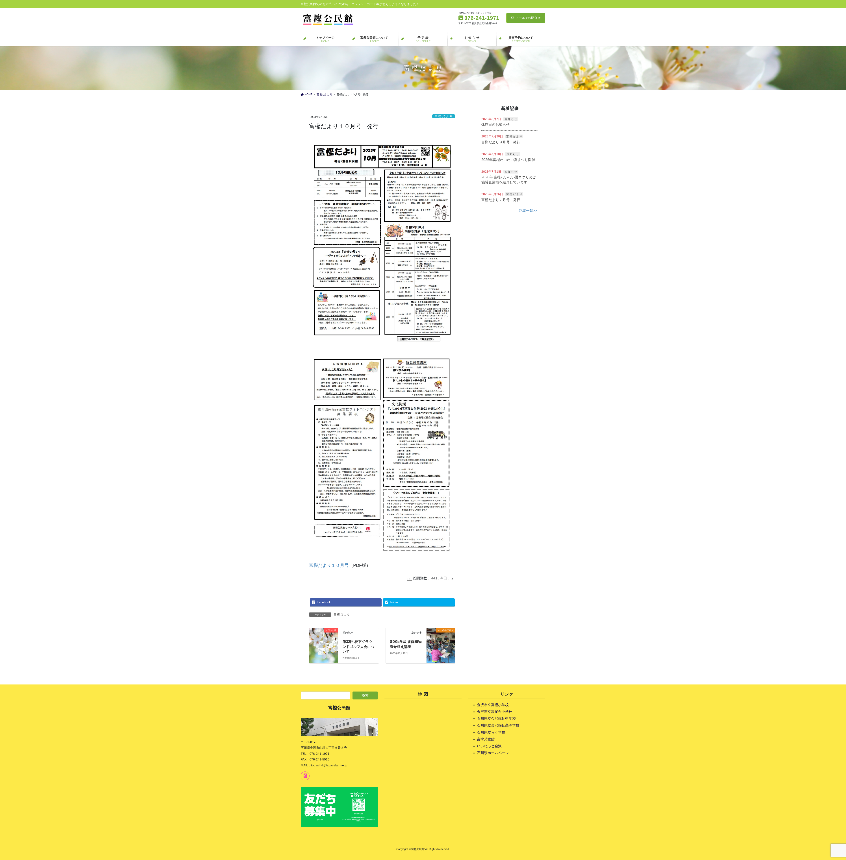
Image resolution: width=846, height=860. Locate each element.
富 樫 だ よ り (444, 116)
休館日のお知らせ (495, 124)
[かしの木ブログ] (441, 638)
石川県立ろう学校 (491, 732)
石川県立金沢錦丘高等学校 (498, 725)
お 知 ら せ (511, 119)
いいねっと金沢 (489, 746)
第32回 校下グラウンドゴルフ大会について (358, 646)
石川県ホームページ (493, 753)
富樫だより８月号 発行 (500, 142)
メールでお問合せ (528, 18)
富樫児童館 (486, 739)
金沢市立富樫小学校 (493, 705)
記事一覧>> (528, 211)
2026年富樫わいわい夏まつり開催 (508, 160)
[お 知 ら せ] (323, 637)
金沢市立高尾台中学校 (494, 712)
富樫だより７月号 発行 (500, 200)
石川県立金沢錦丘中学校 (496, 718)
